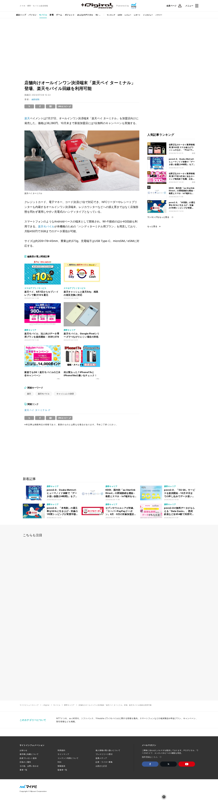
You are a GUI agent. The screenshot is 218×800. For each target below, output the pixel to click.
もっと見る (152, 226)
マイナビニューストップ (29, 705)
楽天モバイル (46, 226)
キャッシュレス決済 (65, 393)
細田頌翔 (35, 99)
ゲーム (59, 15)
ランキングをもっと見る (158, 217)
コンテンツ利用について (68, 758)
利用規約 (61, 750)
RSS (59, 762)
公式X (120, 15)
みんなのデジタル (85, 15)
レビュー (128, 15)
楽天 (27, 118)
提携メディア (101, 758)
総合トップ (21, 15)
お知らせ (23, 750)
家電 (52, 15)
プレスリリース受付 (104, 754)
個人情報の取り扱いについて (108, 750)
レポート (137, 15)
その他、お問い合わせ (29, 766)
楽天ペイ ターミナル (35, 410)
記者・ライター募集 (104, 762)
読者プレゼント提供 (28, 758)
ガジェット (70, 15)
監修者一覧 (62, 770)
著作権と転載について (29, 754)
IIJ (97, 15)
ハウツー (159, 15)
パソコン (33, 15)
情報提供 (61, 766)
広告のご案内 (25, 762)
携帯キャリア (69, 705)
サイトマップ (63, 754)
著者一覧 (23, 770)
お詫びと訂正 (101, 766)
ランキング (111, 15)
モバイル (43, 15)
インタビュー (148, 15)
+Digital (46, 705)
